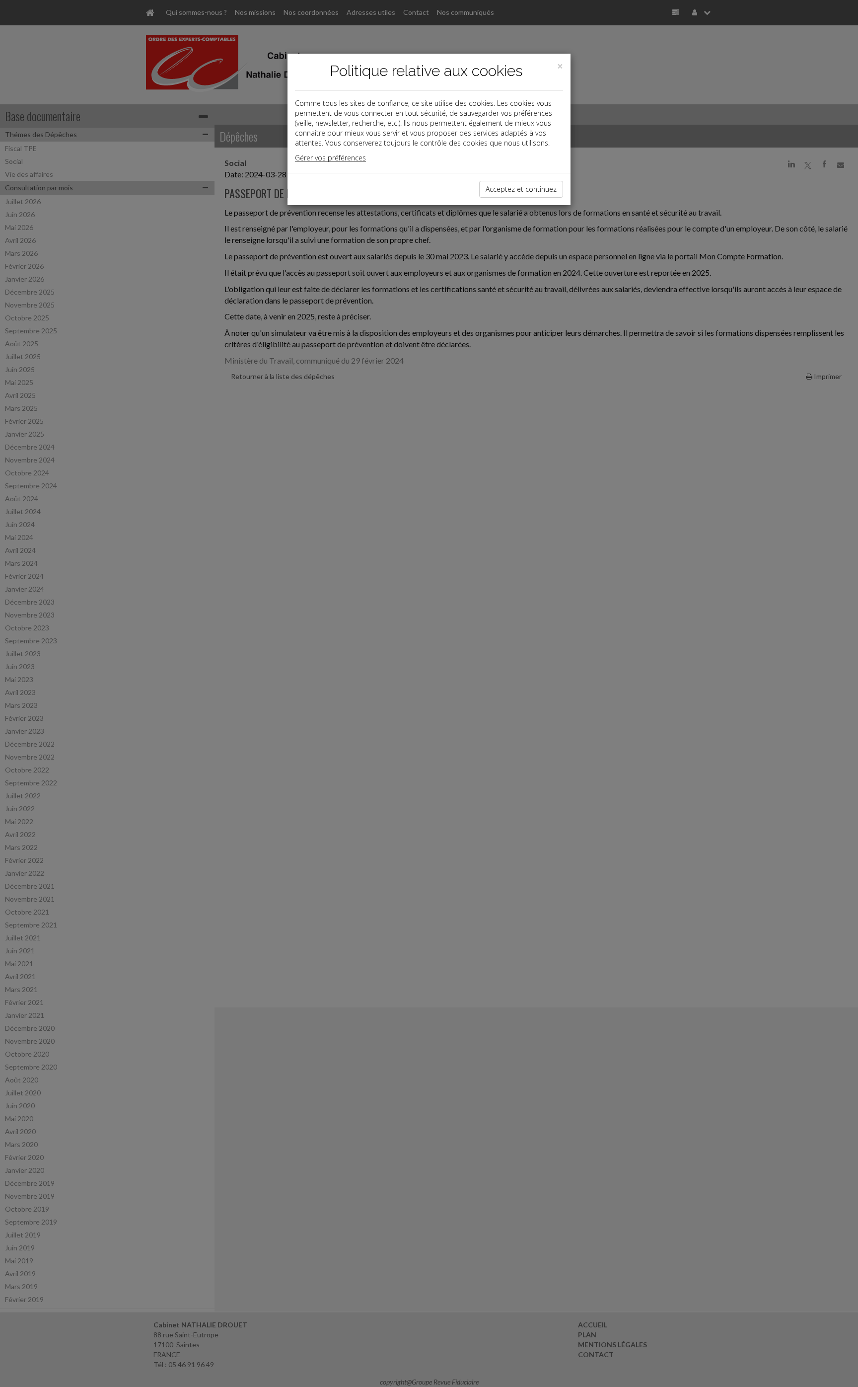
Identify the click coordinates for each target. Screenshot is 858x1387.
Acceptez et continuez (521, 189)
